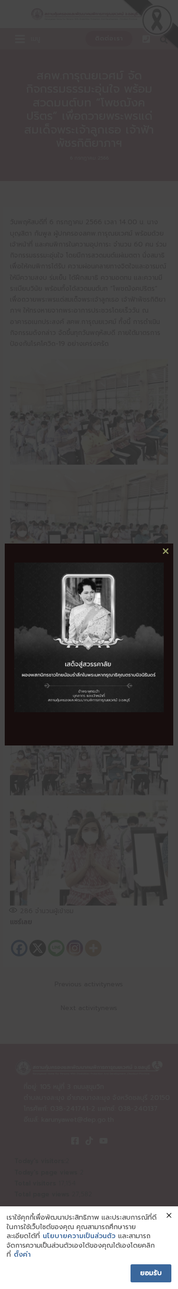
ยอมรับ (151, 1273)
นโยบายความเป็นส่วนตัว (79, 1236)
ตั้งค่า (22, 1255)
